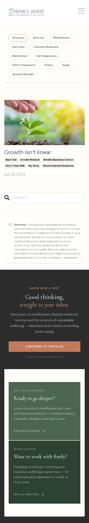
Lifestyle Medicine (46, 47)
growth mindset (30, 159)
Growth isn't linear (27, 152)
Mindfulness (61, 37)
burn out (11, 159)
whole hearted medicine (58, 165)
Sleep (66, 65)
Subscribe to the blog (44, 346)
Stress (48, 65)
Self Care (18, 47)
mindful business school (58, 159)
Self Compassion (23, 65)
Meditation (19, 56)
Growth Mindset (23, 74)
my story (34, 165)
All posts (18, 37)
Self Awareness (47, 56)
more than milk (15, 165)
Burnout (38, 37)
